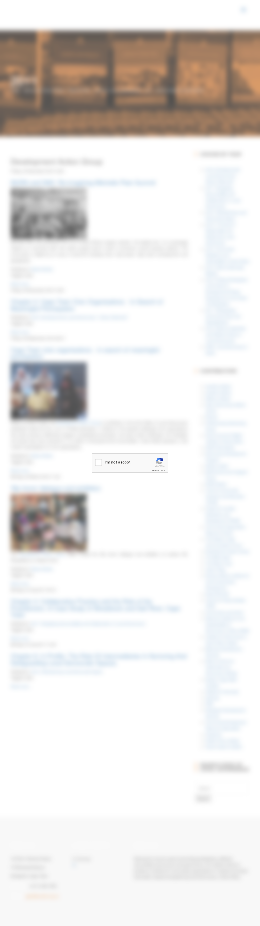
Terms (162, 470)
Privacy (155, 470)
